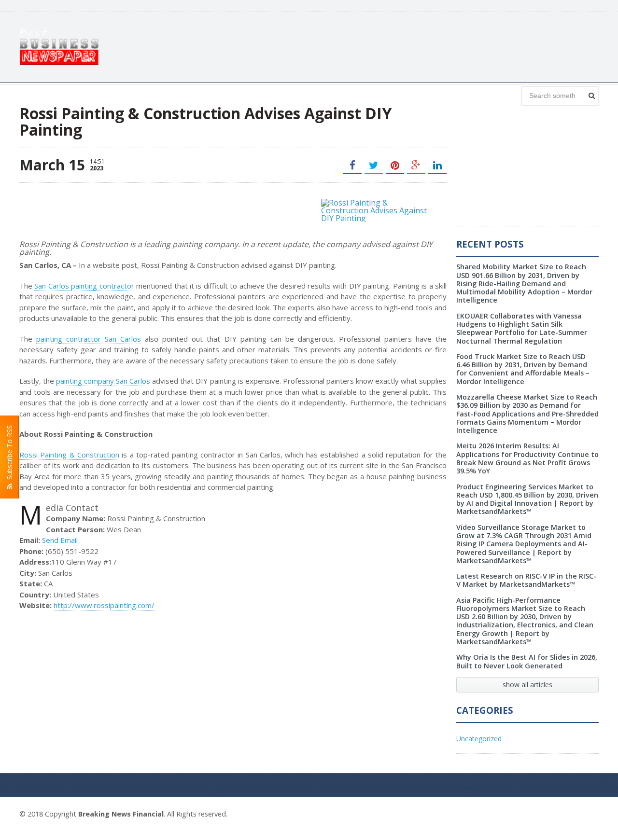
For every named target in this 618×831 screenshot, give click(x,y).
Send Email (60, 540)
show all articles (527, 684)
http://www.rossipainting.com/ (104, 605)
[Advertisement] (423, 46)
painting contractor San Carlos (88, 339)
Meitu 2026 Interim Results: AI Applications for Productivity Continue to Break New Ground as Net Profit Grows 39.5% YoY (527, 458)
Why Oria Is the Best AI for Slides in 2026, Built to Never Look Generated (526, 661)
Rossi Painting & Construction (69, 454)
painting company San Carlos (103, 381)
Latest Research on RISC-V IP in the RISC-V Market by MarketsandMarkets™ (526, 580)
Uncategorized (479, 738)
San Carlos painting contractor (84, 286)
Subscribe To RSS (9, 454)
